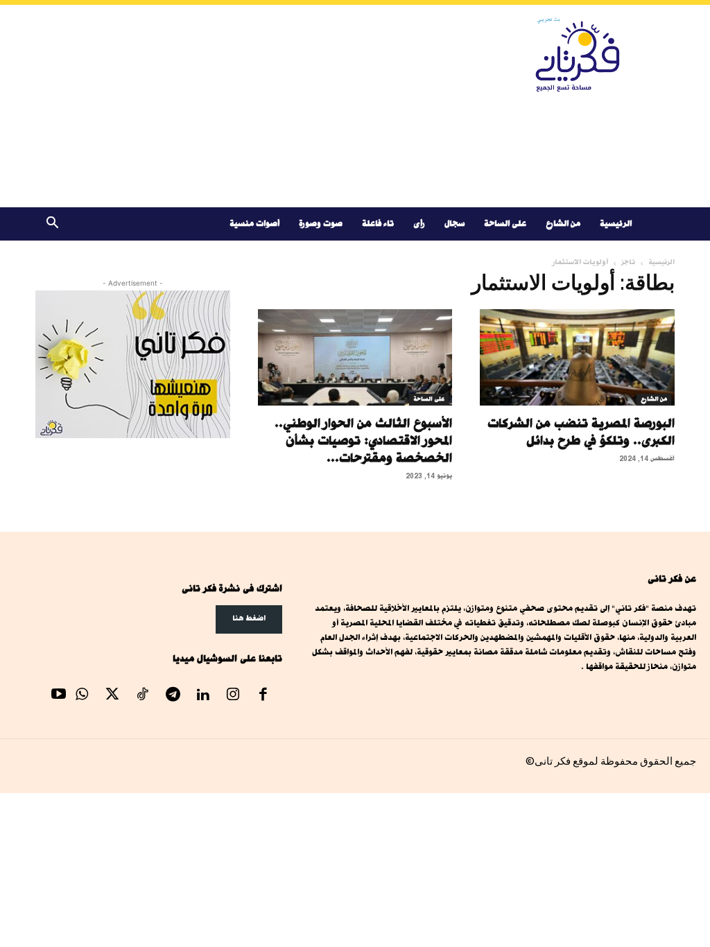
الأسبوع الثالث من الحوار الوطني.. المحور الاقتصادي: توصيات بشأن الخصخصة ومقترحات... (363, 440)
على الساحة (505, 223)
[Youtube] (59, 696)
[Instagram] (233, 696)
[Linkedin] (203, 696)
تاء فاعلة (378, 223)
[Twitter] (112, 696)
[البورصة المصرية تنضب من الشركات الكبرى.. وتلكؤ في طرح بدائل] (577, 357)
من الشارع (563, 223)
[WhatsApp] (82, 696)
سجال (454, 223)
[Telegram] (172, 696)
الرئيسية (616, 223)
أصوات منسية (254, 223)
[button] (52, 225)
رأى (419, 223)
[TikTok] (143, 696)
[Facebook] (263, 696)
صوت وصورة (321, 223)
